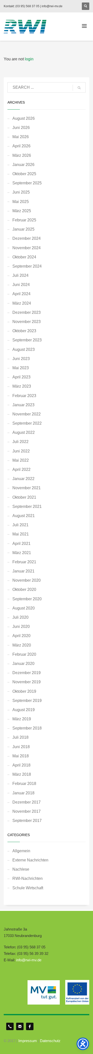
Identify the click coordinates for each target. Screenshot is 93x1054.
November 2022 (26, 414)
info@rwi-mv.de (28, 960)
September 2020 (27, 599)
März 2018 (21, 774)
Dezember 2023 (26, 312)
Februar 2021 (24, 562)
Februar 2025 (24, 220)
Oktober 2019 (24, 691)
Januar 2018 (23, 793)
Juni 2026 (21, 127)
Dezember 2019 (26, 673)
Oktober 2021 (24, 497)
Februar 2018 (24, 783)
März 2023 (21, 386)
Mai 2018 (20, 756)
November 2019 (26, 682)
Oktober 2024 (24, 257)
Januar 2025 (23, 229)
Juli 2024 (20, 275)
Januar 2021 (23, 571)
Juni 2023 (21, 359)
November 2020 (26, 580)
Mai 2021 (20, 534)
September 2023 (27, 340)
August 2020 (23, 608)
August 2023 (23, 349)
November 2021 (26, 488)
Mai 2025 (20, 202)
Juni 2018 (21, 747)
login (29, 59)
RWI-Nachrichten (27, 878)
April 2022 (21, 469)
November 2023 (26, 322)
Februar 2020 (24, 654)
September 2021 (27, 506)
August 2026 (23, 118)
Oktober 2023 (24, 331)
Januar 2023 (23, 405)
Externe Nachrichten (30, 860)
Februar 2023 (24, 396)
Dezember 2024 (26, 238)
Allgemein (21, 851)
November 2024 (26, 248)
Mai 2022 (20, 460)
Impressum (27, 1041)
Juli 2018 (20, 737)
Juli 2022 (20, 442)
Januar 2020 (23, 663)
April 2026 (21, 146)
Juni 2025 (21, 192)
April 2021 (21, 543)
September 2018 (27, 728)
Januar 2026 (23, 164)
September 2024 (27, 266)
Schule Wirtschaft (27, 888)
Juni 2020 (21, 626)
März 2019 (21, 719)
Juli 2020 (20, 617)
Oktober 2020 (24, 589)
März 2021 (21, 553)
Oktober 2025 (24, 174)
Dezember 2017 (26, 802)
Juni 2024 (21, 285)
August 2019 (23, 710)
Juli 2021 (20, 525)
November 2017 (26, 811)
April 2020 (21, 636)
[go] (79, 87)
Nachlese (20, 869)
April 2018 (21, 765)
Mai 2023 (20, 368)
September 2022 (27, 423)
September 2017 (27, 820)
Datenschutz (50, 1041)
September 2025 (27, 183)
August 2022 (23, 432)
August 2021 (23, 516)
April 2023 (21, 377)
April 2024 (21, 294)
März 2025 (21, 211)
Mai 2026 (20, 137)
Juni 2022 (21, 451)
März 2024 (21, 303)
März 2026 (21, 155)
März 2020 (21, 645)
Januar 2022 (23, 479)
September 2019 (27, 700)
